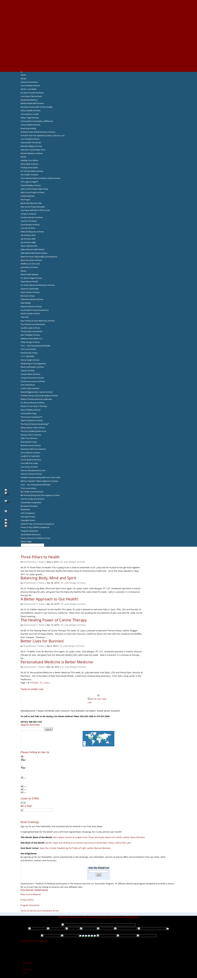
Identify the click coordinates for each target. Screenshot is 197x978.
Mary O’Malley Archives (31, 409)
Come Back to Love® (30, 114)
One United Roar (28, 384)
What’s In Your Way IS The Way (34, 406)
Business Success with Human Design (36, 107)
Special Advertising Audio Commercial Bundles (98, 8)
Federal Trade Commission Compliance (37, 524)
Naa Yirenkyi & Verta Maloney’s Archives (38, 320)
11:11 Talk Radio (27, 356)
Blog (98, 35)
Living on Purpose (28, 213)
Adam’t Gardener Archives (32, 420)
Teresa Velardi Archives (30, 124)
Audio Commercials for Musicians (98, 59)
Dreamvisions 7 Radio (34, 561)
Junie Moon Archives (29, 267)
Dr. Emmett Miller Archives (32, 171)
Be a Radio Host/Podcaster (32, 491)
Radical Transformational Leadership (36, 399)
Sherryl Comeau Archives (31, 474)
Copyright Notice (28, 520)
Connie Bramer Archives (31, 459)
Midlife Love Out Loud (30, 263)
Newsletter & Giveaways (98, 11)
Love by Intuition (28, 228)
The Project (25, 199)
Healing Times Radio (29, 167)
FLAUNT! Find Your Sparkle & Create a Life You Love (42, 135)
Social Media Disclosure (31, 534)
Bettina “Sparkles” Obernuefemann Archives (39, 481)
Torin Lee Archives (28, 349)
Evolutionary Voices (29, 352)
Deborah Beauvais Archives (32, 231)
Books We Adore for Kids (98, 32)
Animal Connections (29, 82)
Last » (47, 682)
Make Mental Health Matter (32, 249)
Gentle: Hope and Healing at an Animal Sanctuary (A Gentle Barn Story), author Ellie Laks (88, 842)
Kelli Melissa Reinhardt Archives (34, 253)
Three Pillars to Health (40, 556)
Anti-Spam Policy (28, 516)
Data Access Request (31, 894)
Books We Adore (98, 15)
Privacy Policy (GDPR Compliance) (35, 527)
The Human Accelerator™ (31, 417)
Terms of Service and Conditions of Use (40, 910)
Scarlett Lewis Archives (30, 328)
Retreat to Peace (28, 296)
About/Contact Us (98, 1)
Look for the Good (28, 221)
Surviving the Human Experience (35, 310)
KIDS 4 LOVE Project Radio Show (34, 189)
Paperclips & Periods (29, 281)
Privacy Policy (27, 899)
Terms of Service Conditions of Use (35, 538)
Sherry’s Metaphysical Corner (33, 470)
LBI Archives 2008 (28, 242)
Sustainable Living (28, 413)
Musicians (98, 49)
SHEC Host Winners (29, 438)
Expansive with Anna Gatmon (33, 449)
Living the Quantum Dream (32, 377)
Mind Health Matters (30, 274)
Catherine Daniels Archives (32, 299)
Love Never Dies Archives (31, 96)
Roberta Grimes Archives (31, 306)
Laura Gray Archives (29, 467)
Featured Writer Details (98, 29)
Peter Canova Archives (30, 292)
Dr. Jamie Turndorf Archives (32, 92)
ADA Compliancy (28, 513)
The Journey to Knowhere (31, 331)
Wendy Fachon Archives (31, 434)
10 (41, 682)
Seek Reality (26, 303)
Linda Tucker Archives (30, 388)
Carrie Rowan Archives (30, 224)
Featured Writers (98, 25)
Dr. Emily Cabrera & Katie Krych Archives (38, 285)
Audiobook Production (98, 18)
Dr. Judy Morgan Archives (73, 561)
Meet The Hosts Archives (31, 260)
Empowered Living (28, 442)
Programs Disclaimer (29, 531)
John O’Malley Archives (30, 335)
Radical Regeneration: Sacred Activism (37, 392)
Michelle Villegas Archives (31, 146)
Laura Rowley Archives (30, 85)
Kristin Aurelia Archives (30, 313)
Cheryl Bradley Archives (31, 185)
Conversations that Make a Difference (37, 121)
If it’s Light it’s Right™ (29, 181)
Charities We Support (98, 42)
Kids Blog (98, 39)
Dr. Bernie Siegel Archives (31, 278)
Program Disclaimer (30, 905)
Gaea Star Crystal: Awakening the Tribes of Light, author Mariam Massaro (75, 848)
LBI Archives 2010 (28, 235)
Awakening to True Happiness (33, 363)
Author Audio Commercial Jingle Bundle (98, 22)
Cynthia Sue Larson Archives (33, 381)
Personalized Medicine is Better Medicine (57, 661)
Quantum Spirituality (30, 288)
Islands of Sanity (28, 370)
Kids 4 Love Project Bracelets (33, 206)
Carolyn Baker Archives (30, 374)
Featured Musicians (98, 53)
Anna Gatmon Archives (30, 452)
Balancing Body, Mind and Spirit (48, 577)
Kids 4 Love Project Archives (32, 192)
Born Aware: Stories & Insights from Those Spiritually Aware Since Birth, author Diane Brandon (99, 837)
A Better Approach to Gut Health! (49, 599)
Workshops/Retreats (98, 63)
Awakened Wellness (29, 100)
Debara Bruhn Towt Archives (33, 427)
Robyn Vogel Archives (30, 117)
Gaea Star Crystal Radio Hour (33, 149)
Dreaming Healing (28, 128)
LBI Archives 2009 (28, 238)
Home (23, 75)
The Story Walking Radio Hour (33, 431)
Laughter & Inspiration (30, 456)
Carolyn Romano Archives (32, 217)
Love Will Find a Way (29, 463)
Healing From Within (29, 160)
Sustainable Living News (31, 502)
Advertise (98, 5)
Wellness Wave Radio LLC (31, 338)
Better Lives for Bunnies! (42, 641)
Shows (23, 78)
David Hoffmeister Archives (32, 367)
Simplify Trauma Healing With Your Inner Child (40, 477)
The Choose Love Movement (33, 324)
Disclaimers (25, 509)
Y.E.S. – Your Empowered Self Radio (35, 345)
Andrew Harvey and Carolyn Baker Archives (39, 395)
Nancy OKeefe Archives (30, 110)
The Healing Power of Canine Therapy (54, 620)
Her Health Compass (29, 174)
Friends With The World (31, 142)
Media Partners (98, 46)
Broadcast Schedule (29, 506)
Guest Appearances (29, 246)
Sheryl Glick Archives (29, 164)
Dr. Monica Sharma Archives (33, 402)
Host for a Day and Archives (32, 499)
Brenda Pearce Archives (31, 445)
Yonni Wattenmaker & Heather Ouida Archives (40, 178)
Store (98, 66)
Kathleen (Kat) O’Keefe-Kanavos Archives (38, 132)
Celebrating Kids (27, 196)
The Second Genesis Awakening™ (35, 424)
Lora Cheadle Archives (30, 139)
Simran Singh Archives (30, 360)
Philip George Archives (30, 342)
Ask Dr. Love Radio (28, 89)
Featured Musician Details (99, 56)
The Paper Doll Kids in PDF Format (35, 210)
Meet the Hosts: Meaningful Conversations (39, 256)
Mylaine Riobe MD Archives (32, 103)
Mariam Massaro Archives (32, 153)
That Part (25, 317)
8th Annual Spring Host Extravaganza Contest (40, 495)
